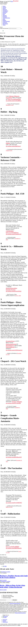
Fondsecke (5, 22)
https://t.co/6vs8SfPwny (12, 232)
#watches (8, 289)
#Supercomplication (11, 344)
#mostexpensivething (11, 288)
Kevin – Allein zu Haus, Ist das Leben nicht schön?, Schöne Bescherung (12, 586)
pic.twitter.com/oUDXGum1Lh (14, 350)
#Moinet (11, 96)
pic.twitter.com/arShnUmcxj (13, 146)
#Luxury (13, 289)
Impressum (5, 619)
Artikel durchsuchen (4, 28)
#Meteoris (16, 96)
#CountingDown (10, 341)
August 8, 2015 (9, 150)
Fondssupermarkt (6, 21)
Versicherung (5, 10)
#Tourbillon (9, 97)
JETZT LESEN (3, 580)
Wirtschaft (5, 9)
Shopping (5, 15)
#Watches (19, 401)
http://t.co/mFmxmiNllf (14, 99)
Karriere (4, 13)
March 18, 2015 (9, 507)
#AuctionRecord (10, 347)
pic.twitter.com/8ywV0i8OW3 (14, 502)
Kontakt (4, 620)
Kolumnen (5, 16)
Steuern (4, 8)
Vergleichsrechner (6, 17)
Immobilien (5, 12)
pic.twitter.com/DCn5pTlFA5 (13, 291)
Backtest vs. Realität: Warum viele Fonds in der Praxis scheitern (14, 576)
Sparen (4, 6)
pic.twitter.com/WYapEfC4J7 (13, 234)
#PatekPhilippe (10, 345)
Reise (4, 14)
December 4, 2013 (9, 105)
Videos (4, 24)
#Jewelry (14, 401)
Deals (4, 19)
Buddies (4, 20)
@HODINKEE (10, 231)
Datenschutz (5, 622)
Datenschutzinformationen (15, 603)
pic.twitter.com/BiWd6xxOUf (14, 457)
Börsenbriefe (5, 23)
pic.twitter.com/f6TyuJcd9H (13, 403)
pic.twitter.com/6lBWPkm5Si (14, 548)
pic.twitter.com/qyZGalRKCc (13, 100)
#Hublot (8, 143)
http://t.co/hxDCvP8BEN (12, 546)
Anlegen (4, 7)
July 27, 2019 (18, 295)
